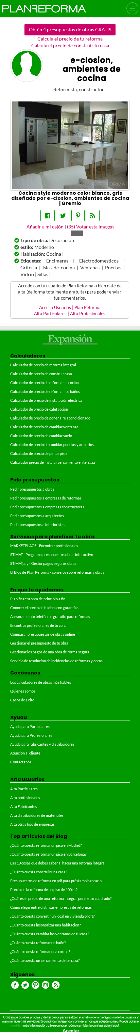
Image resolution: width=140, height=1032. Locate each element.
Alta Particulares (50, 313)
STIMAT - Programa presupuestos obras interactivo (51, 554)
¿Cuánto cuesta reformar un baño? (38, 942)
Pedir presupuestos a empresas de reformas (46, 498)
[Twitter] (63, 215)
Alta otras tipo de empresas (32, 824)
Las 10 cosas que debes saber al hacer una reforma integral (58, 863)
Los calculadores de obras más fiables (40, 682)
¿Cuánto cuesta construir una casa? (38, 872)
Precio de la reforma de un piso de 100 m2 (43, 889)
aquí (116, 1025)
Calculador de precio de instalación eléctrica (46, 400)
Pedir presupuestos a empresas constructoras (47, 507)
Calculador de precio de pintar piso (38, 453)
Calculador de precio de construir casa (41, 373)
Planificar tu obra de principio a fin (37, 599)
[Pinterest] (78, 215)
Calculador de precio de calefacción (39, 409)
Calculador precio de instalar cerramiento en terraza (52, 462)
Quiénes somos (22, 691)
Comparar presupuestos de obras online (42, 634)
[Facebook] (47, 215)
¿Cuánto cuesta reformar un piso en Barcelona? (48, 854)
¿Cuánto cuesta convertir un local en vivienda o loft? (52, 916)
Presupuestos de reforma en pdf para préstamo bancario (56, 880)
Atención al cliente (25, 753)
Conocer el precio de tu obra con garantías (44, 607)
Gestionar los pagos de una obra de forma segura (49, 652)
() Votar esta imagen (90, 226)
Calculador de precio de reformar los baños (45, 391)
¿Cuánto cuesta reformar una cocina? (40, 951)
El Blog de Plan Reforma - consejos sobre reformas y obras (57, 572)
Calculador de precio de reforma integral (43, 365)
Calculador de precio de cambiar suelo (41, 435)
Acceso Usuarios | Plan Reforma (70, 307)
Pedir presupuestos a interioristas (37, 524)
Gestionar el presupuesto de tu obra (39, 643)
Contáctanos (20, 762)
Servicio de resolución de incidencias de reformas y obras (56, 660)
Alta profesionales (25, 797)
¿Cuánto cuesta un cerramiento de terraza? (45, 960)
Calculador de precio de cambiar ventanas (44, 427)
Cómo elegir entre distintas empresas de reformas (51, 907)
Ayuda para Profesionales (31, 735)
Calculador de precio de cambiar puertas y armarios (52, 444)
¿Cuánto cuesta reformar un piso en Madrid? (46, 845)
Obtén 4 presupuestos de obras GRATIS (70, 29)
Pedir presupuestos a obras (32, 489)
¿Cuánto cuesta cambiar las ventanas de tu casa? (49, 934)
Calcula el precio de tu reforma (70, 39)
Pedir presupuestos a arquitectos (37, 515)
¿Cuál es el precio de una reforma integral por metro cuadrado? (60, 898)
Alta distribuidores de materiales (37, 815)
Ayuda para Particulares (30, 726)
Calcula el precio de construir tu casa (70, 45)
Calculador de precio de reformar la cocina (44, 382)
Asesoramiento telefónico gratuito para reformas (50, 616)
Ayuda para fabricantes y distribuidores (42, 744)
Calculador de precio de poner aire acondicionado (50, 418)
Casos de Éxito (22, 700)
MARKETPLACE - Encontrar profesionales (44, 545)
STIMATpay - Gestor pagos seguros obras (43, 563)
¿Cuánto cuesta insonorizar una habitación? (45, 925)
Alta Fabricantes (23, 806)
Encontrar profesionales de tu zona (38, 625)
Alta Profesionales (87, 313)
